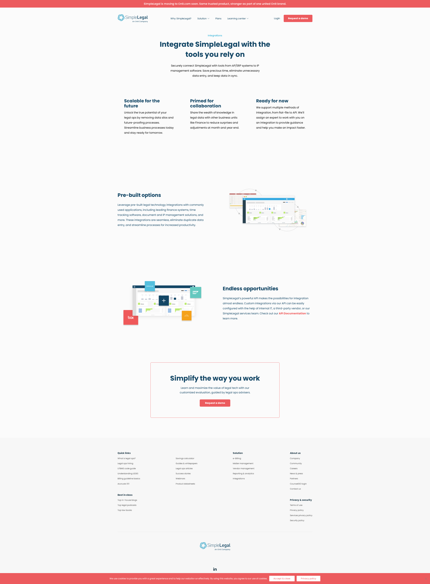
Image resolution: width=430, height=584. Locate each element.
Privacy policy (297, 510)
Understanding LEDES (128, 473)
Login (277, 18)
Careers (293, 468)
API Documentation (292, 313)
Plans (218, 18)
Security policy (297, 520)
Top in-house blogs (127, 500)
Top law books (125, 510)
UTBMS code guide (127, 468)
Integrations (239, 478)
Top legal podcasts (127, 505)
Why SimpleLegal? (180, 18)
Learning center (236, 18)
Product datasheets (185, 483)
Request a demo (298, 18)
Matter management (243, 463)
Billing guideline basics (129, 478)
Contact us (295, 488)
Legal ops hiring (125, 463)
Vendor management (243, 468)
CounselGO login (298, 483)
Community (296, 463)
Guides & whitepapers (186, 463)
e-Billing (237, 458)
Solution (202, 18)
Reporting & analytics (243, 473)
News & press (296, 473)
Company (295, 458)
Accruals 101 (123, 483)
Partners (294, 478)
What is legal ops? (127, 458)
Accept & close (281, 578)
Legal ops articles (184, 468)
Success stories (183, 473)
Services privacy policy (301, 515)
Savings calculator (185, 458)
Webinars (180, 478)
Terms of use (296, 505)
